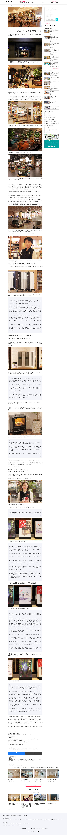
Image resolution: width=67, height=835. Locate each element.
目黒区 (51, 819)
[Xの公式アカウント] (52, 26)
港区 (48, 819)
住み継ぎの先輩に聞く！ (54, 123)
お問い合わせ (38, 828)
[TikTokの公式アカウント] (48, 26)
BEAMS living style (47, 123)
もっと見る (33, 785)
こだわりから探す (50, 14)
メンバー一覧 (30, 828)
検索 (56, 19)
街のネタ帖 (46, 125)
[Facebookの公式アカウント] (55, 26)
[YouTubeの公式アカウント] (50, 26)
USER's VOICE (36, 819)
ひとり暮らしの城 (58, 819)
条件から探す (49, 16)
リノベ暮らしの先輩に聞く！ (49, 115)
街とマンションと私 (54, 121)
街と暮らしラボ (51, 125)
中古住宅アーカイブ (31, 2)
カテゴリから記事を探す (23, 2)
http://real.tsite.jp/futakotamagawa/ (13, 733)
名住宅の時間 (47, 127)
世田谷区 (54, 819)
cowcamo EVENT (47, 121)
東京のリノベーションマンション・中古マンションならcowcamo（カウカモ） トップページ (16, 823)
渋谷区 (46, 819)
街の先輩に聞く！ (5, 819)
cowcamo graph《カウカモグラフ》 (50, 117)
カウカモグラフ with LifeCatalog (49, 119)
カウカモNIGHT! (11, 819)
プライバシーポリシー (44, 828)
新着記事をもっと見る (55, 68)
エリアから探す (49, 12)
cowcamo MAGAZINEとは (39, 2)
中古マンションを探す (54, 2)
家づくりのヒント (11, 28)
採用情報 (34, 828)
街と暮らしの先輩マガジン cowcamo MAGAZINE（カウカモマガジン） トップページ (15, 815)
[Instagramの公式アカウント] (45, 26)
